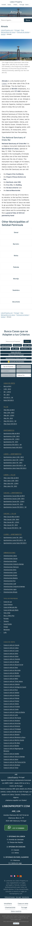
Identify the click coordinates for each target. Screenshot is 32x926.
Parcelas (6, 618)
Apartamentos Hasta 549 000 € (13, 447)
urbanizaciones (9, 552)
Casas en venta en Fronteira (12, 706)
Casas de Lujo (8, 601)
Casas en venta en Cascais (11, 645)
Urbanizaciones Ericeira (10, 575)
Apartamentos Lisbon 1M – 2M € (13, 462)
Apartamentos (9, 430)
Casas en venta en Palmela (11, 698)
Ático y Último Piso (9, 615)
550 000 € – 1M (25, 348)
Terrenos (6, 621)
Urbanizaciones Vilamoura (11, 567)
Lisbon (4, 83)
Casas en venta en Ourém (11, 709)
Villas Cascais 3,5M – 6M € (11, 519)
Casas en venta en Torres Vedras (13, 681)
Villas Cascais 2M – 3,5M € (11, 522)
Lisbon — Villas (9, 475)
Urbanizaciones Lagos (10, 589)
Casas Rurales (8, 624)
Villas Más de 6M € (9, 410)
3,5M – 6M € (27, 345)
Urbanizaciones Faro (9, 581)
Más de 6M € (17, 345)
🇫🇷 (14, 876)
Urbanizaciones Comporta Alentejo (14, 564)
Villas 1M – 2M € (8, 418)
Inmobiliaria (4, 4)
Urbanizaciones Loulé (10, 583)
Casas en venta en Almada (11, 662)
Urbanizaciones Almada (10, 592)
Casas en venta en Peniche (11, 695)
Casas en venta (10, 4)
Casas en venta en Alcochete (12, 670)
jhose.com (16, 923)
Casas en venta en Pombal (11, 701)
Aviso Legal (18, 897)
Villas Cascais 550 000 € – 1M (12, 528)
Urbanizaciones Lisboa (10, 556)
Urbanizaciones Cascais (10, 558)
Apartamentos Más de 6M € (12, 433)
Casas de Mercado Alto (10, 607)
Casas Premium (8, 604)
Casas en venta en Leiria (11, 715)
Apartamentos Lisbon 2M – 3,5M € (14, 460)
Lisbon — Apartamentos (12, 454)
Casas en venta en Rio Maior (12, 743)
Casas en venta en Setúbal (11, 692)
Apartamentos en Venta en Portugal (16, 358)
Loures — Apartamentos (13, 534)
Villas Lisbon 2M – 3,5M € (11, 483)
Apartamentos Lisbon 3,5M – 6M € (14, 457)
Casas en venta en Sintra (11, 653)
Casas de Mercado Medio (11, 610)
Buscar (28, 20)
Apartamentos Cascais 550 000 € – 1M (15, 507)
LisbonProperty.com (7, 30)
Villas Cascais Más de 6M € (11, 516)
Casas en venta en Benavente (12, 732)
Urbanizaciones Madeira (11, 578)
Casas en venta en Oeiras (11, 656)
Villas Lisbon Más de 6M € (11, 478)
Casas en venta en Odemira (12, 684)
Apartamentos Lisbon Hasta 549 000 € (15, 468)
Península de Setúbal (23, 32)
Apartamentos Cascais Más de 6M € (14, 496)
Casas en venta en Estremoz (12, 726)
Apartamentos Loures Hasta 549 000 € (15, 543)
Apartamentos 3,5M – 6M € (11, 436)
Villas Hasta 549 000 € (10, 424)
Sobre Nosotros (25, 897)
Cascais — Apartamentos (13, 493)
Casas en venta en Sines (11, 667)
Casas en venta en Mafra (11, 678)
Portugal (22, 4)
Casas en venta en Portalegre (12, 729)
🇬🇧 (11, 876)
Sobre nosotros (28, 4)
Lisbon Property (16, 2)
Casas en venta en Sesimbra (12, 676)
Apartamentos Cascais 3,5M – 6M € (14, 498)
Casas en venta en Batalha (11, 745)
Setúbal (3, 34)
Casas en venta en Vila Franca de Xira (15, 762)
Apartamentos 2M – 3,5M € (11, 439)
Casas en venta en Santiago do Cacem (15, 687)
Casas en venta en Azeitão (11, 753)
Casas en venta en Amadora (12, 720)
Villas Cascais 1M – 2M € (11, 525)
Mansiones (7, 629)
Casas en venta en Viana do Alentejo (14, 756)
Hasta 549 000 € (16, 352)
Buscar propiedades (17, 361)
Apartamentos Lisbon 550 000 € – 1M (15, 465)
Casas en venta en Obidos (11, 704)
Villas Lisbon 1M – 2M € (10, 486)
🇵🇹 (17, 876)
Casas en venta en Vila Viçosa (12, 718)
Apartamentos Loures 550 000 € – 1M (15, 540)
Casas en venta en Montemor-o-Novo (14, 737)
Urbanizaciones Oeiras (10, 561)
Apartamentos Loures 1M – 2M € (13, 537)
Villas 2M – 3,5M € (9, 415)
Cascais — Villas (10, 513)
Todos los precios (6, 345)
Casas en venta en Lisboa (11, 648)
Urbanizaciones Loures (10, 572)
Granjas (6, 627)
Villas (6, 406)
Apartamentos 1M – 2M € (11, 442)
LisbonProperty (13, 777)
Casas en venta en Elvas (11, 690)
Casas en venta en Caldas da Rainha (14, 712)
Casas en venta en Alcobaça (12, 765)
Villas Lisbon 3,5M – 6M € (11, 480)
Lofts (5, 632)
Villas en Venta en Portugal (16, 355)
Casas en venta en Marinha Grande (14, 740)
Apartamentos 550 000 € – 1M (12, 444)
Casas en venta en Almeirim (12, 734)
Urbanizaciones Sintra (10, 569)
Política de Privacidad (10, 897)
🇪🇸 (21, 876)
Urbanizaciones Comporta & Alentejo (14, 586)
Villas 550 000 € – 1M (10, 421)
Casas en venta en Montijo (11, 673)
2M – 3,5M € (5, 348)
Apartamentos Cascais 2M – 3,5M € (14, 501)
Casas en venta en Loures (11, 650)
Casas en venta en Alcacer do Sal (13, 664)
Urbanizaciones (16, 4)
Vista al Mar (7, 613)
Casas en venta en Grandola (12, 659)
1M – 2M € (15, 348)
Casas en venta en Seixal (11, 759)
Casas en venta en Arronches (12, 723)
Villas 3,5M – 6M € (9, 412)
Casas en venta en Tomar (11, 767)
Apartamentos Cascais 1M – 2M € (13, 504)
